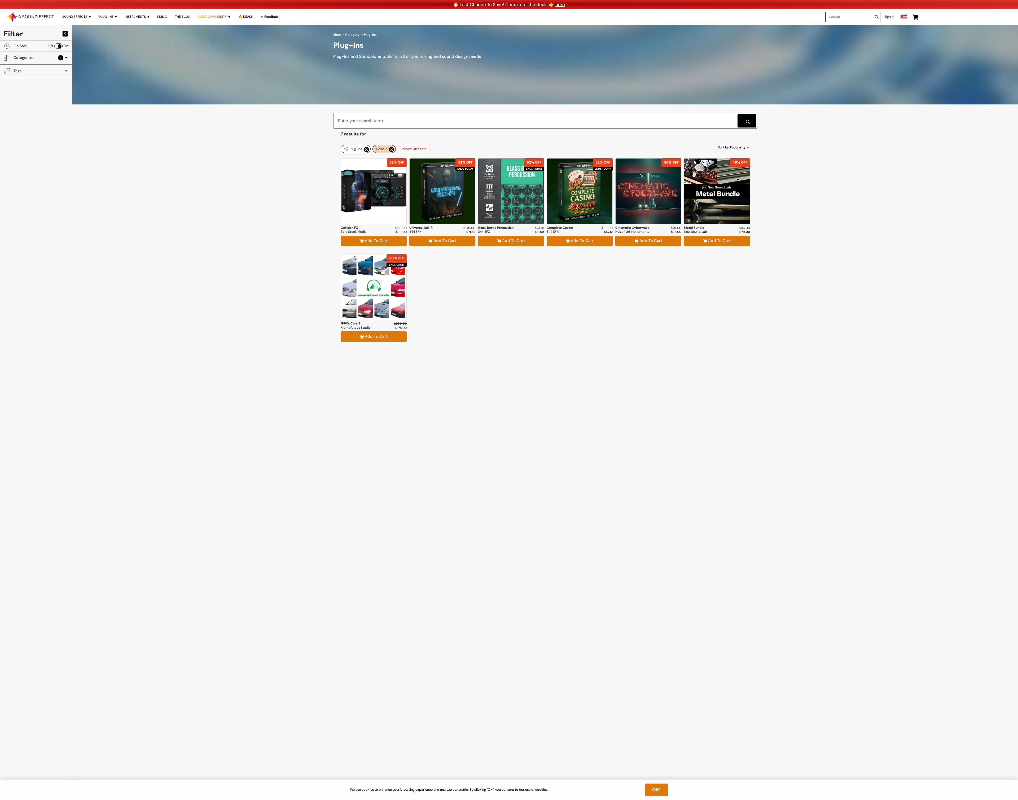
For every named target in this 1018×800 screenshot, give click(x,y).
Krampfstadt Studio (356, 328)
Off (50, 45)
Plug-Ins (370, 35)
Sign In (889, 17)
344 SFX (415, 232)
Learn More (373, 210)
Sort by (731, 147)
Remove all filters (413, 149)
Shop (337, 35)
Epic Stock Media (354, 232)
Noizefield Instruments (632, 232)
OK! (656, 790)
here (560, 4)
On (65, 45)
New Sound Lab (695, 232)
